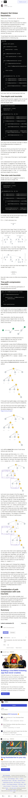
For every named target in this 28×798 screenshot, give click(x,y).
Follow (14, 705)
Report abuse (19, 647)
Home (5, 778)
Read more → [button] (5, 693)
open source (14, 788)
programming (20, 18)
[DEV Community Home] (5, 2)
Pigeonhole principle (6, 411)
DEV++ (17, 778)
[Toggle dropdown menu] (26, 637)
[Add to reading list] (15, 796)
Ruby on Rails (13, 790)
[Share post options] (25, 796)
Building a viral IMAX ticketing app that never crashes (14, 671)
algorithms (4, 18)
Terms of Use (22, 786)
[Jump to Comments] (9, 796)
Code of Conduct (10, 647)
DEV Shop (20, 784)
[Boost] (21, 796)
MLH (25, 784)
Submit (5, 632)
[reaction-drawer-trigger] (3, 796)
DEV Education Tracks (6, 780)
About (23, 782)
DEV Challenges (11, 778)
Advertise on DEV (21, 780)
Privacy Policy (15, 786)
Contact (4, 784)
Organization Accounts (8, 782)
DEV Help (15, 780)
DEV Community (12, 714)
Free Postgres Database (12, 784)
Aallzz (5, 5)
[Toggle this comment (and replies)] (2, 640)
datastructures (12, 18)
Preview (12, 632)
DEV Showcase (17, 782)
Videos (21, 778)
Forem (7, 788)
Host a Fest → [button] (5, 769)
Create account (22, 1)
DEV (7, 789)
